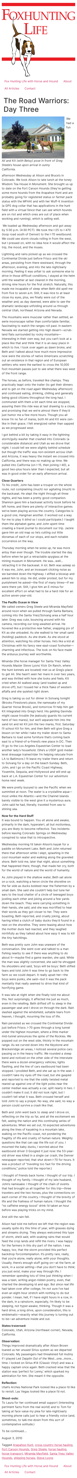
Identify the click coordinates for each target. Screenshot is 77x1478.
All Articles (11, 88)
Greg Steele (39, 1449)
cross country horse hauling (54, 1445)
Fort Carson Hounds (15, 1449)
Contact (30, 88)
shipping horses (24, 1458)
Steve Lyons (45, 1458)
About (67, 81)
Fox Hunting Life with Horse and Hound (31, 81)
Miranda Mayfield (36, 1453)
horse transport (12, 1453)
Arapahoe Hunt (23, 1445)
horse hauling (57, 1449)
